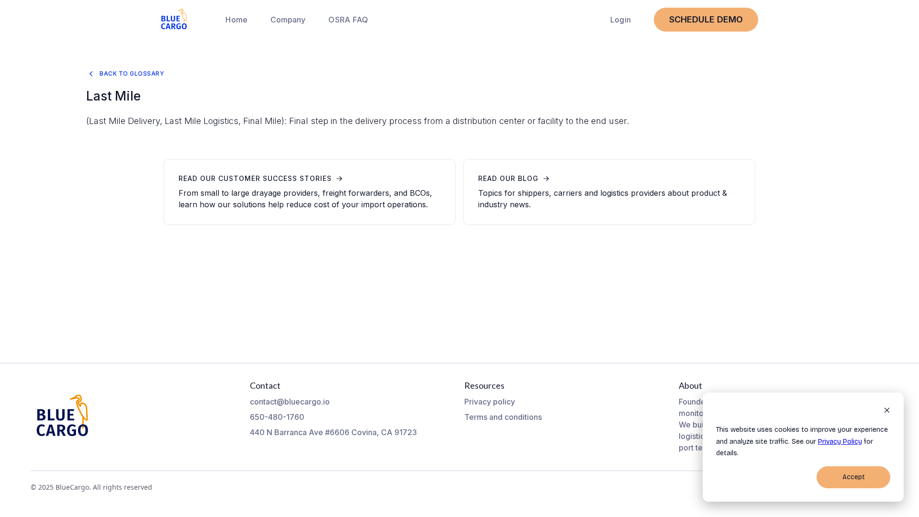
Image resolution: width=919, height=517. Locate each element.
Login (620, 19)
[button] (287, 19)
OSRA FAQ (348, 19)
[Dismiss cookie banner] (887, 412)
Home (236, 19)
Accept (853, 477)
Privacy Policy (840, 442)
